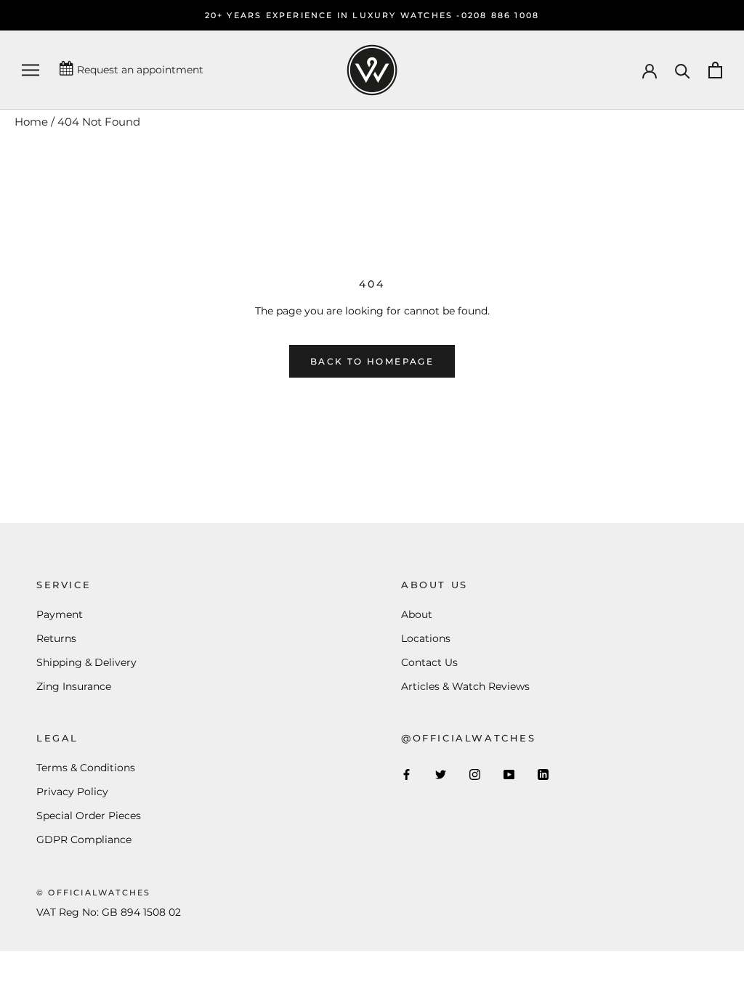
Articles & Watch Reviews (465, 686)
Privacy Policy (72, 791)
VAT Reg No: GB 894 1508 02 (108, 912)
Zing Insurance (73, 686)
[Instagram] (474, 774)
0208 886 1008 (500, 15)
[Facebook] (406, 774)
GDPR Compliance (84, 839)
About (416, 614)
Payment (59, 614)
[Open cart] (715, 70)
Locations (425, 638)
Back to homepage (372, 361)
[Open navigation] (30, 70)
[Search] (682, 70)
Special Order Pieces (88, 815)
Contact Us (429, 662)
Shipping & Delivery (86, 662)
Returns (56, 638)
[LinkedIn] (543, 774)
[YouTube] (509, 774)
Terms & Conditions (85, 767)
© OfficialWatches (93, 892)
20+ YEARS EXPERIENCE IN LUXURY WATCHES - (333, 15)
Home (31, 122)
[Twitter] (440, 774)
